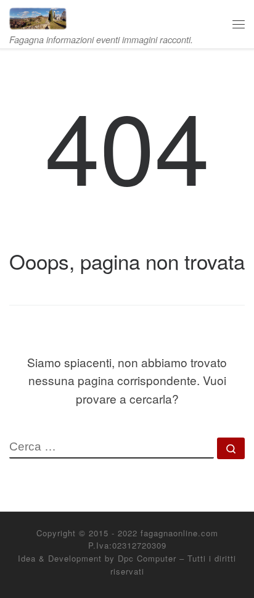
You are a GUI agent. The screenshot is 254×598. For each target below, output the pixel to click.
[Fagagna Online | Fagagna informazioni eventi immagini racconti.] (38, 16)
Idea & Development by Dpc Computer (97, 558)
